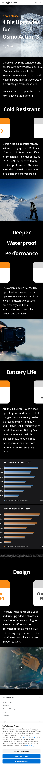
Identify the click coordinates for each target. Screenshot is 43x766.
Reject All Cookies (21, 756)
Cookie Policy (29, 746)
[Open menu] (3, 2)
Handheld (6, 705)
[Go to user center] (40, 2)
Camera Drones (7, 702)
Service (5, 712)
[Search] (32, 2)
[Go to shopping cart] (36, 2)
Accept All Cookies (21, 761)
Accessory (6, 716)
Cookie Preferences (28, 737)
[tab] (21, 697)
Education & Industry (9, 709)
